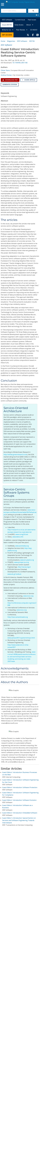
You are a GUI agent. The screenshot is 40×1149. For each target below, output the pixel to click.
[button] (37, 15)
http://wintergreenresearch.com (15, 454)
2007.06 (32, 41)
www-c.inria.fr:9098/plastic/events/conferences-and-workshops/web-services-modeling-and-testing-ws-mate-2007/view (21, 656)
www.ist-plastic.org (27, 560)
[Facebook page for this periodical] (33, 34)
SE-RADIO (33, 30)
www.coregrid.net (21, 534)
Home (3, 41)
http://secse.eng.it (24, 567)
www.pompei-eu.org (21, 562)
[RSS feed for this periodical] (37, 34)
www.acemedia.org (22, 546)
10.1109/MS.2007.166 (19, 63)
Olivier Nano (5, 70)
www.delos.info (17, 537)
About (28, 25)
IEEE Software (7, 20)
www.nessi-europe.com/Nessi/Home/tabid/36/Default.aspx (20, 512)
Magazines (11, 41)
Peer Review (20, 30)
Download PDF (11, 80)
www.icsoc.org (28, 596)
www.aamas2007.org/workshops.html (21, 638)
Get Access (7, 35)
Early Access (19, 25)
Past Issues (32, 20)
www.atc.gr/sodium (14, 574)
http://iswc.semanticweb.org (17, 617)
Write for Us (6, 30)
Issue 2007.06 (7, 25)
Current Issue (20, 20)
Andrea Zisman (6, 75)
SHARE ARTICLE (29, 80)
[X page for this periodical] (28, 34)
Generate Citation (10, 84)
